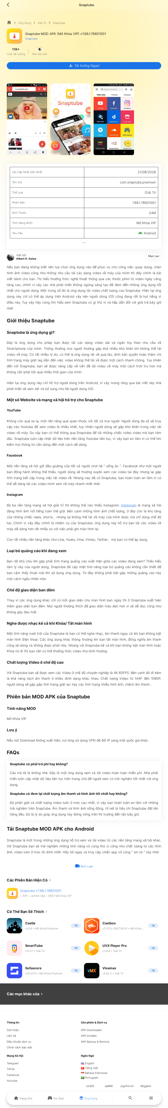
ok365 (90, 1086)
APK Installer (89, 1035)
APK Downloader (91, 1030)
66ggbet (145, 1086)
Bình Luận (86, 866)
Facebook (13, 1075)
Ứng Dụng (24, 23)
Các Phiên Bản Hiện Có (29, 880)
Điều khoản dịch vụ (19, 1041)
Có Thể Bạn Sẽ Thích (28, 912)
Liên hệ (11, 1035)
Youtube (12, 1080)
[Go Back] (9, 5)
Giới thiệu (13, 1030)
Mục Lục (153, 256)
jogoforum (127, 1086)
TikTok (11, 1069)
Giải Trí (42, 23)
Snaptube (31, 38)
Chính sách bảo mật (19, 1047)
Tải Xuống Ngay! (84, 65)
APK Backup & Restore (95, 1041)
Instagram (128, 505)
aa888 (109, 1086)
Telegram (12, 1063)
